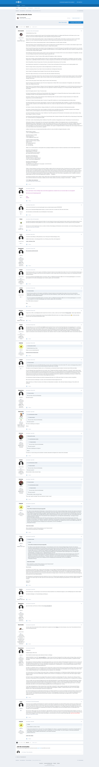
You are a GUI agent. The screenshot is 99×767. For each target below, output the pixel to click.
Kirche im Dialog (28, 18)
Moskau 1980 (68, 312)
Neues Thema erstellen (63, 22)
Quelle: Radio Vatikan (29, 735)
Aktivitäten (23, 5)
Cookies (58, 763)
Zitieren (29, 184)
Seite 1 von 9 (34, 742)
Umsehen (18, 5)
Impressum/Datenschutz (48, 763)
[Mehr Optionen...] (81, 31)
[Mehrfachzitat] (26, 184)
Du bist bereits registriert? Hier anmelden (67, 2)
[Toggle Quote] (27, 290)
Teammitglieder (30, 8)
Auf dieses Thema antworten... (27, 752)
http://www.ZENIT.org (42, 657)
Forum (17, 8)
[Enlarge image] (71, 315)
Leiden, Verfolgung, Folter (30, 241)
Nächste (27, 742)
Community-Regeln (23, 8)
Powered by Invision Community (49, 765)
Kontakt (54, 763)
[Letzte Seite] (30, 27)
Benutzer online (37, 8)
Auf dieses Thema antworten (76, 22)
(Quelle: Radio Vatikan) (30, 525)
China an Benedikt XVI (48, 605)
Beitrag (57, 627)
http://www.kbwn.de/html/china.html (32, 250)
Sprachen (41, 763)
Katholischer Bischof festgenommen (32, 352)
